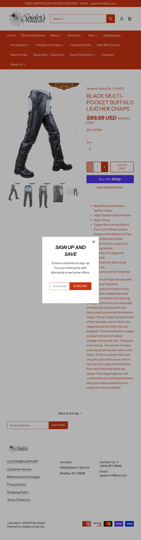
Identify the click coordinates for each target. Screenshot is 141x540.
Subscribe (80, 286)
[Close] (94, 242)
